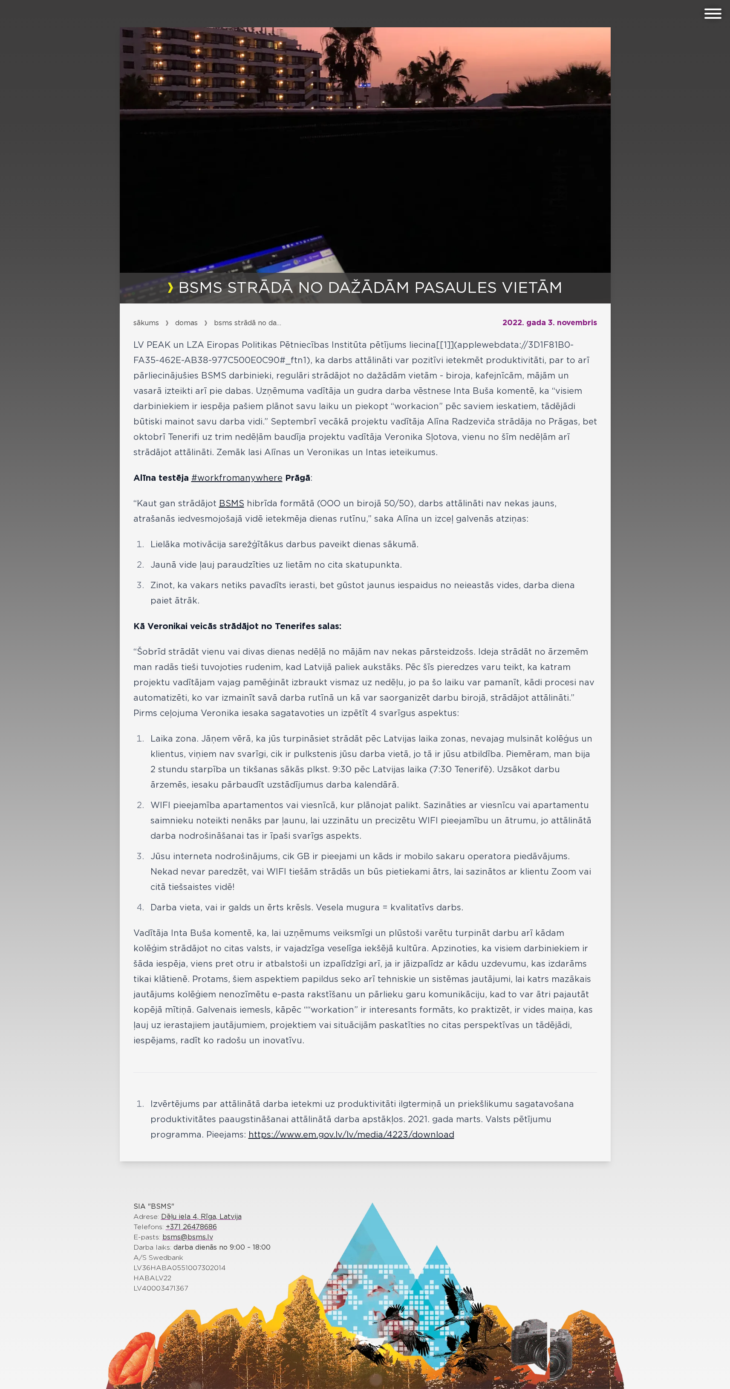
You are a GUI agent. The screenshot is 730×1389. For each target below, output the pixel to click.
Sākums (146, 323)
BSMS (231, 504)
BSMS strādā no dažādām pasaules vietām (248, 323)
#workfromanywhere (237, 478)
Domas (186, 323)
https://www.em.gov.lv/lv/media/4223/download (351, 1135)
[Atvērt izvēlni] (712, 14)
